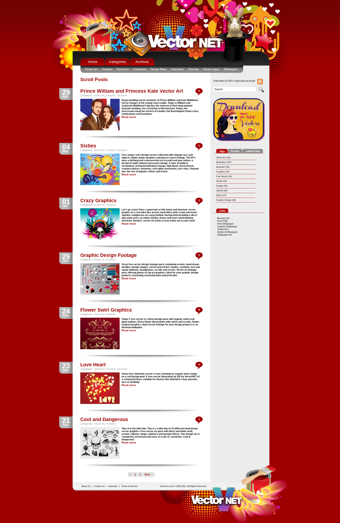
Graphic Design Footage (108, 255)
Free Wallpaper (225, 223)
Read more (129, 116)
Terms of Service (129, 486)
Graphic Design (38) (226, 200)
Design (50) (221, 186)
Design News (159, 69)
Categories (117, 62)
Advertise (113, 486)
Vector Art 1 (223, 229)
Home (92, 62)
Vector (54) (221, 181)
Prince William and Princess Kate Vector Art (131, 91)
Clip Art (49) (221, 190)
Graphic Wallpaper (227, 226)
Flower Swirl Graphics (106, 310)
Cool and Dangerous (104, 419)
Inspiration (139, 69)
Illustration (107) (224, 162)
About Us (85, 486)
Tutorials (193, 69)
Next (147, 474)
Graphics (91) (223, 171)
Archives (142, 62)
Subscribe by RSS (223, 81)
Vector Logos (211, 69)
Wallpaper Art (224, 234)
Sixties (88, 145)
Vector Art (91, 69)
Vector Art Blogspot (227, 232)
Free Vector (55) (224, 176)
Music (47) (221, 195)
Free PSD (222, 221)
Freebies (107, 69)
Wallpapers (230, 69)
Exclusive (123, 69)
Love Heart (93, 364)
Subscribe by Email (245, 81)
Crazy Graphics (98, 200)
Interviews (177, 69)
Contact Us (99, 486)
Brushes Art (223, 218)
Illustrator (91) (223, 167)
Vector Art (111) (223, 157)
